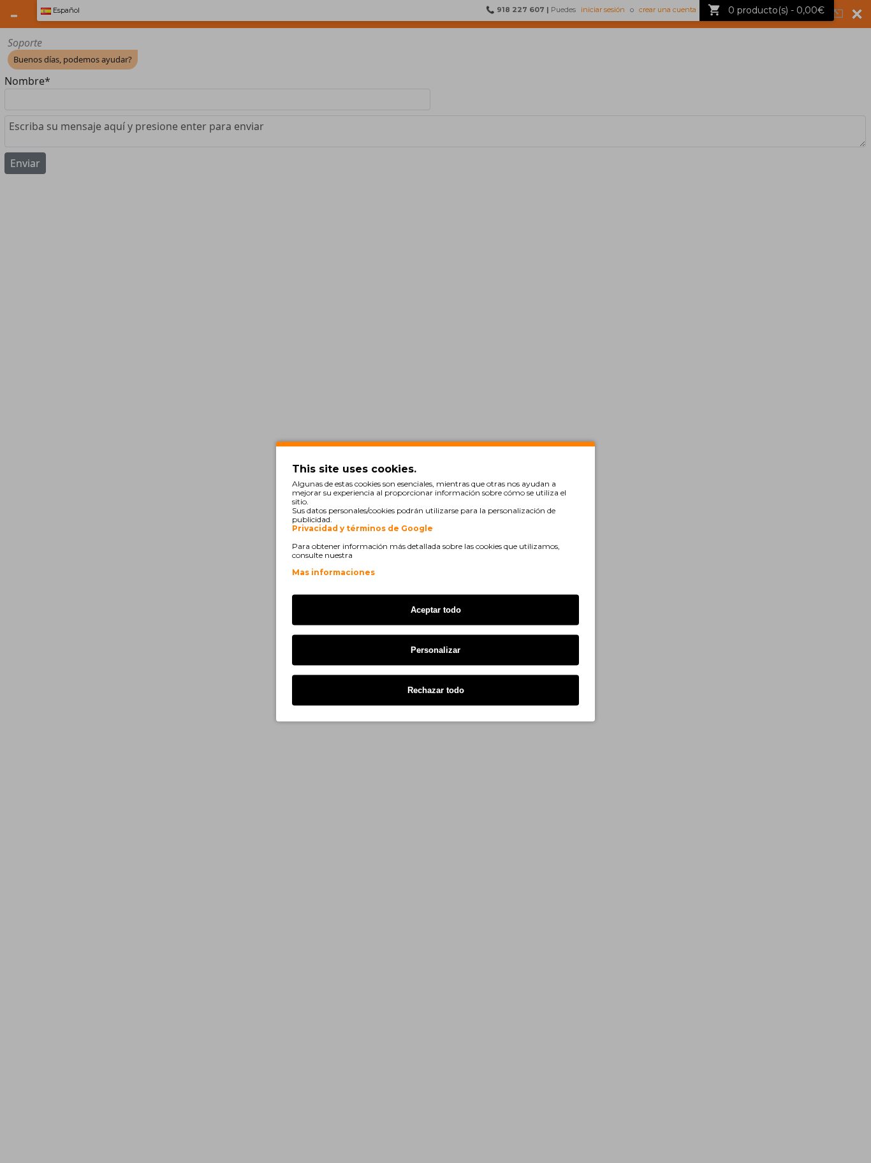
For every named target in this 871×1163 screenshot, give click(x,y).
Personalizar (435, 650)
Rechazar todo (435, 690)
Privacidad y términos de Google (362, 528)
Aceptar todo (436, 610)
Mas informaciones (333, 572)
